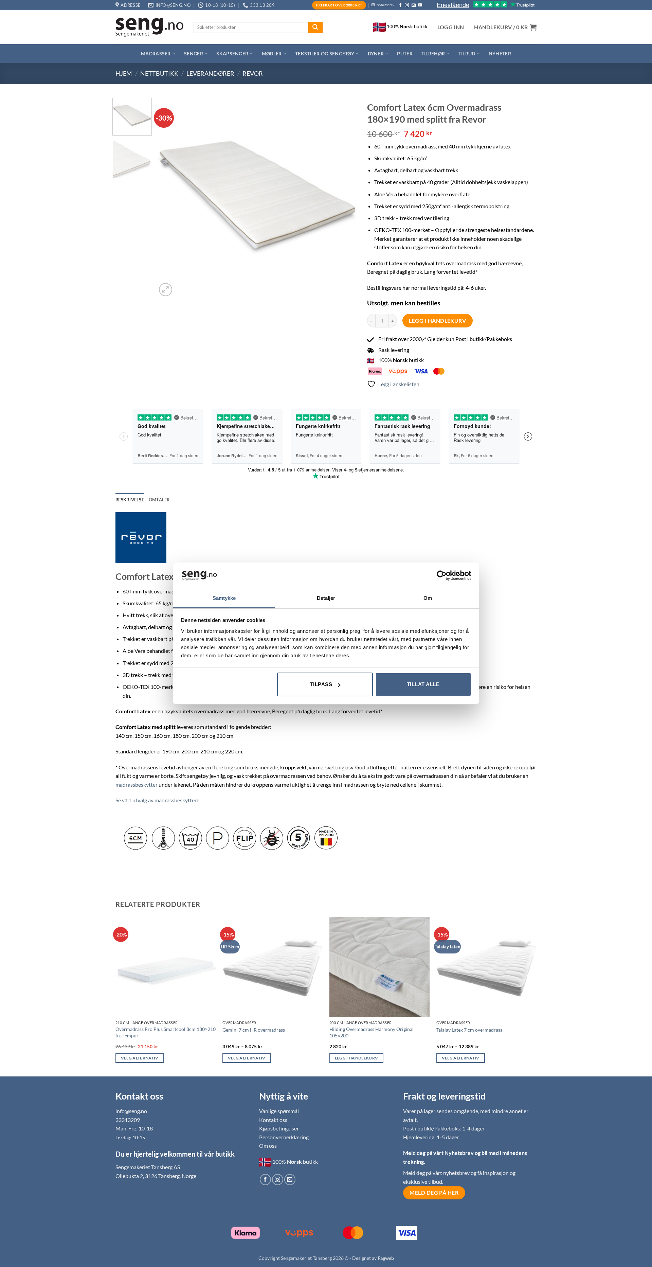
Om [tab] (427, 598)
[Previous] (169, 198)
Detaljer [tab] (326, 598)
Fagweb (386, 1258)
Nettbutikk (159, 73)
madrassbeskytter (136, 784)
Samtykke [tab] (224, 598)
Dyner (376, 53)
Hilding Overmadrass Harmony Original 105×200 (371, 1032)
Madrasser (156, 53)
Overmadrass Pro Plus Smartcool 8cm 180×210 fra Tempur (165, 1032)
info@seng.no (131, 1111)
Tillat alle (423, 684)
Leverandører (210, 73)
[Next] (344, 198)
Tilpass (321, 684)
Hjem (123, 73)
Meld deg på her (434, 1193)
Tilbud (466, 53)
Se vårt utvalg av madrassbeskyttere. (157, 800)
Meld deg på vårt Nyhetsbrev (439, 1152)
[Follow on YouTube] (420, 5)
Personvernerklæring (284, 1137)
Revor (252, 73)
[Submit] (315, 27)
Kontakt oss (273, 1120)
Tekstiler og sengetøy (324, 53)
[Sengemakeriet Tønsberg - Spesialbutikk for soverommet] (149, 27)
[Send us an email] (414, 5)
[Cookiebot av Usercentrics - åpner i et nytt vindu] (441, 575)
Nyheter (500, 53)
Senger (193, 53)
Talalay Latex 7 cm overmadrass (469, 1030)
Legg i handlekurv (437, 321)
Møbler (272, 53)
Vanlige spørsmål (279, 1111)
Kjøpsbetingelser (279, 1128)
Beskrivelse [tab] (129, 499)
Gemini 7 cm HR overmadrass (253, 1030)
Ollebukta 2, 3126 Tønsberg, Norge (155, 1176)
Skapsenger (232, 53)
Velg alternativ (140, 1058)
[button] (450, 27)
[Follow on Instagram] (407, 5)
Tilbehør (433, 53)
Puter (404, 53)
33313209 (127, 1120)
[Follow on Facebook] (400, 5)
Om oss (268, 1145)
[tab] (159, 499)
